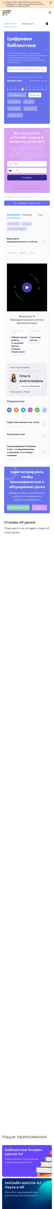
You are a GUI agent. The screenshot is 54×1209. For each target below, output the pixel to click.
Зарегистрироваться (18, 507)
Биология (34, 95)
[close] (47, 131)
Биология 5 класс (17, 229)
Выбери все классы (38, 81)
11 (46, 87)
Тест (40, 215)
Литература (14, 109)
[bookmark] (44, 242)
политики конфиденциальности (26, 188)
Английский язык (17, 95)
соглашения (34, 186)
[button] (11, 170)
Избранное (27, 24)
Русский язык (15, 115)
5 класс (27, 224)
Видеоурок (13, 214)
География (14, 102)
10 (42, 87)
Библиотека (10, 23)
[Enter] (47, 23)
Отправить (27, 178)
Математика (30, 109)
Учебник (27, 215)
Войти (39, 507)
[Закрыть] (50, 2)
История (29, 102)
